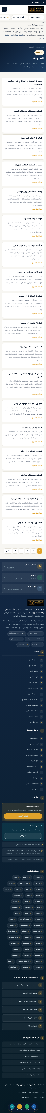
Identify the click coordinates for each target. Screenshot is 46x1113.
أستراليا (25, 967)
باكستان (37, 925)
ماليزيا (24, 931)
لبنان (27, 889)
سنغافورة (11, 931)
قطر (15, 877)
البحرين (37, 883)
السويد (15, 955)
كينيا (16, 913)
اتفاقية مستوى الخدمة (36, 1092)
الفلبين (11, 925)
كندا (9, 961)
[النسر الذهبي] (36, 9)
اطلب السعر (23, 816)
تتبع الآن (23, 836)
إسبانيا (37, 955)
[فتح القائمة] (4, 9)
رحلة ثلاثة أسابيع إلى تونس (31, 1069)
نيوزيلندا (13, 967)
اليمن (38, 895)
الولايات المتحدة (23, 961)
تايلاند (38, 943)
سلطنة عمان (23, 883)
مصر (28, 895)
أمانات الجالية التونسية (32, 1056)
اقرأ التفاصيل (37, 102)
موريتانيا (27, 907)
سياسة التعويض (21, 1092)
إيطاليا (15, 949)
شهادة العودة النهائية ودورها (30, 1063)
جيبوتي (38, 913)
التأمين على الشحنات (37, 1097)
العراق (38, 889)
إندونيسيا (36, 931)
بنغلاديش (24, 925)
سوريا (7, 889)
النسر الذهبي (40, 47)
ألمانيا (38, 949)
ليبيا (38, 907)
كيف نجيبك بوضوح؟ (33, 1075)
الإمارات (37, 877)
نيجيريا (37, 919)
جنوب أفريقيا (24, 919)
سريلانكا (26, 943)
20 (15, 551)
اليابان (27, 937)
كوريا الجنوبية (13, 937)
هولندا (26, 955)
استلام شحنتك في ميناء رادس (29, 1050)
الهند (11, 919)
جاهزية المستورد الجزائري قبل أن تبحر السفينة (24, 1044)
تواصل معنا (25, 1097)
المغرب (37, 901)
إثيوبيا (27, 913)
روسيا (38, 961)
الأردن (10, 883)
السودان (17, 895)
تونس (26, 901)
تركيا (17, 889)
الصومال (15, 907)
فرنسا (27, 949)
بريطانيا (14, 943)
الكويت (25, 877)
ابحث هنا (19, 35)
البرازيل (37, 967)
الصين (38, 937)
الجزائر (15, 901)
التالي (8, 551)
